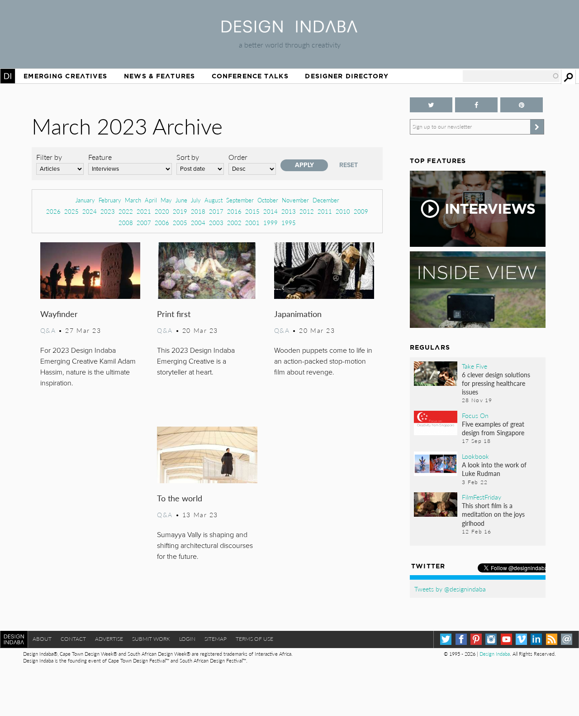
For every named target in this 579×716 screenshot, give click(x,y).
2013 (288, 211)
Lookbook (475, 456)
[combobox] (511, 76)
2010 (343, 211)
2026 (53, 211)
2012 (306, 211)
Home (7, 76)
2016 (234, 211)
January (85, 200)
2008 (126, 222)
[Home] (289, 29)
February (110, 200)
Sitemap (215, 639)
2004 (198, 222)
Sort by (187, 157)
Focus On (475, 415)
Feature (100, 157)
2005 (180, 222)
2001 (252, 222)
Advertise (109, 639)
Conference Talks (250, 76)
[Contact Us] (566, 639)
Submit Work (151, 639)
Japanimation (298, 313)
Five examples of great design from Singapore (493, 428)
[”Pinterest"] (521, 104)
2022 (126, 211)
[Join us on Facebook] (476, 104)
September (240, 200)
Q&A (48, 330)
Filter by (49, 157)
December (326, 200)
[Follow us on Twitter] (431, 104)
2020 (162, 211)
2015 (252, 211)
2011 (325, 211)
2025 (71, 211)
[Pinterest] (476, 639)
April (151, 200)
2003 (216, 222)
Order (237, 157)
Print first (173, 313)
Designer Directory (347, 76)
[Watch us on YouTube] (506, 639)
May (166, 200)
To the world (179, 498)
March (133, 200)
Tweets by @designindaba (450, 588)
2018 (198, 211)
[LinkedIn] (536, 639)
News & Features (159, 76)
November (295, 200)
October (267, 200)
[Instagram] (491, 639)
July (196, 200)
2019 (180, 211)
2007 (144, 222)
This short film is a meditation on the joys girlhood (493, 514)
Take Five (474, 365)
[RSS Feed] (551, 639)
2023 (107, 211)
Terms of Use (254, 639)
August (213, 200)
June (181, 200)
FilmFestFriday (481, 496)
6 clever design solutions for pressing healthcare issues (496, 383)
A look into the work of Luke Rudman (494, 469)
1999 (270, 222)
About (42, 639)
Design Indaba (494, 653)
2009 (361, 211)
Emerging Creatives (65, 76)
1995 (288, 222)
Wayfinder (59, 313)
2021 (144, 211)
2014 (270, 211)
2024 (89, 211)
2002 (234, 222)
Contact (73, 639)
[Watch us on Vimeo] (521, 639)
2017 (216, 211)
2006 (162, 222)
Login (187, 639)
